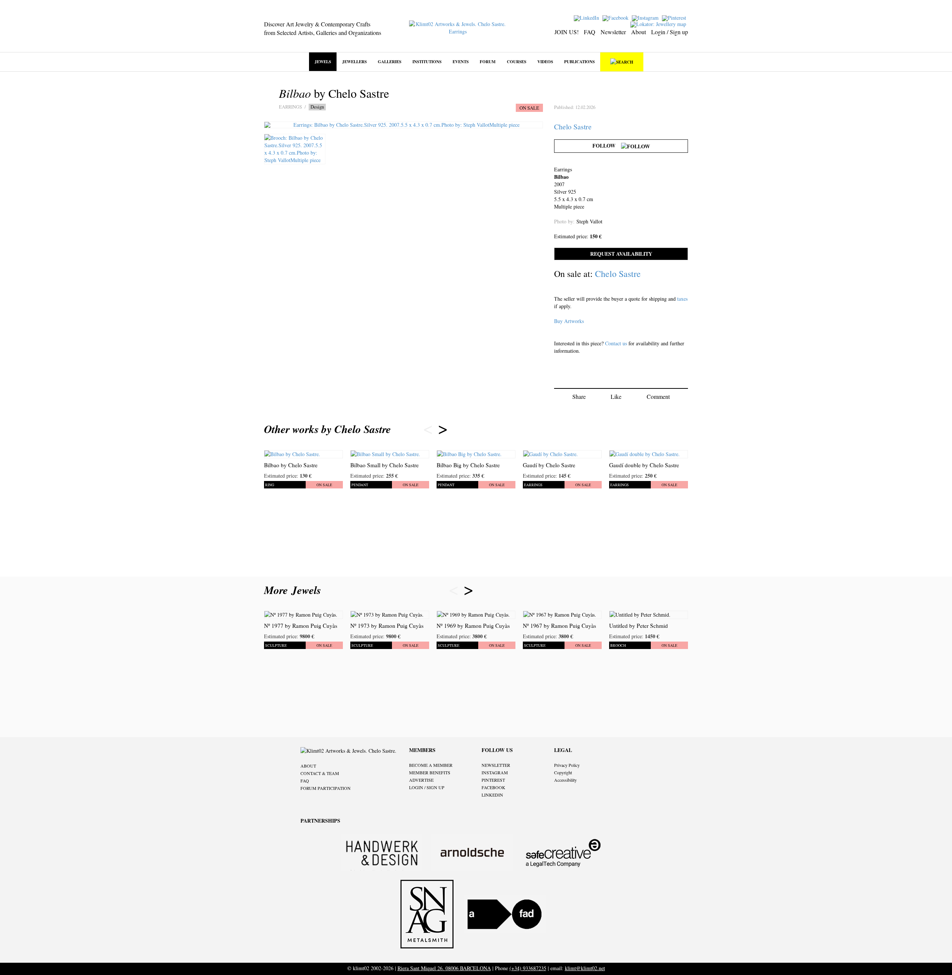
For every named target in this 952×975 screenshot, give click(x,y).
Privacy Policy (567, 765)
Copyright (563, 772)
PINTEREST (493, 780)
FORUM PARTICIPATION (325, 788)
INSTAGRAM (495, 772)
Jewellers (354, 61)
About (638, 32)
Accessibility (565, 780)
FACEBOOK (493, 787)
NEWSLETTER (496, 765)
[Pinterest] (675, 17)
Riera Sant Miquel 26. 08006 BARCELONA (444, 968)
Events (461, 61)
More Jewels (294, 590)
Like (616, 396)
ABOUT (308, 766)
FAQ (589, 32)
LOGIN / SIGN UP (426, 787)
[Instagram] (646, 17)
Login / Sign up (669, 32)
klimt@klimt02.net (585, 968)
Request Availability (621, 254)
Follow (606, 145)
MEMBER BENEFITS (429, 772)
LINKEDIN (492, 795)
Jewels (323, 61)
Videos (545, 61)
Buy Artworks (569, 321)
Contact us (616, 343)
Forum (488, 61)
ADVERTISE (421, 780)
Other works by (327, 429)
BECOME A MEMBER (431, 765)
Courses (516, 61)
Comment (658, 396)
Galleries (389, 61)
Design (317, 107)
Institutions (426, 61)
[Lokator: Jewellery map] (659, 23)
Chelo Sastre (573, 127)
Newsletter (613, 32)
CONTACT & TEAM (319, 773)
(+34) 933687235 (527, 968)
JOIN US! (566, 32)
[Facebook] (616, 17)
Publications (579, 61)
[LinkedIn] (587, 17)
